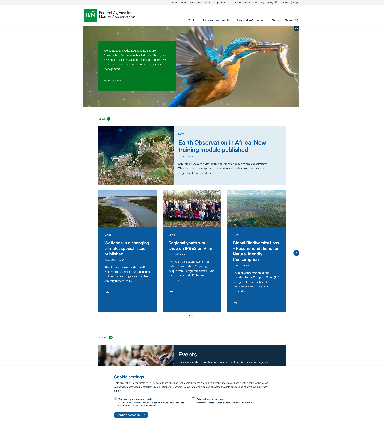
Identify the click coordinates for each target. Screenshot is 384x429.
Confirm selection (128, 415)
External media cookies (209, 399)
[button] (189, 315)
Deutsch (286, 2)
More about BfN (113, 80)
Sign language (267, 2)
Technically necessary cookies (136, 399)
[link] (192, 20)
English (296, 2)
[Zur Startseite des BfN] (109, 15)
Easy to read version (244, 2)
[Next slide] (296, 253)
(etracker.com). (192, 386)
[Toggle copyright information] (297, 28)
